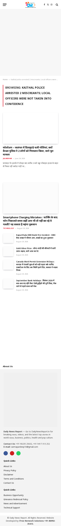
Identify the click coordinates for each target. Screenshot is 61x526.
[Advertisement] (30, 42)
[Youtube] (12, 453)
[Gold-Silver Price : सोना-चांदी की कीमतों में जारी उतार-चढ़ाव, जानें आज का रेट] (8, 251)
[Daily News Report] (30, 4)
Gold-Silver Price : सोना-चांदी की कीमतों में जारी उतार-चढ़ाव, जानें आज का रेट (35, 249)
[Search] (56, 4)
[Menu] (5, 4)
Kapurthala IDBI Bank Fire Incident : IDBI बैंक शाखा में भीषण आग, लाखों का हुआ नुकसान (35, 236)
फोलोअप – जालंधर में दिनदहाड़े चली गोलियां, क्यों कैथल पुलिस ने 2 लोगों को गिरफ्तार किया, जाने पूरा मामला (28, 151)
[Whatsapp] (18, 453)
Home (5, 79)
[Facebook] (6, 453)
